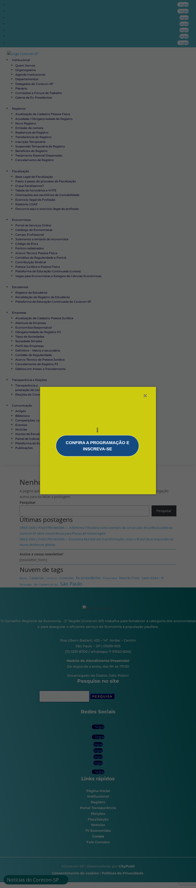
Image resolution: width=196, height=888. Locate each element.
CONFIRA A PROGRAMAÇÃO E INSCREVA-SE (97, 445)
